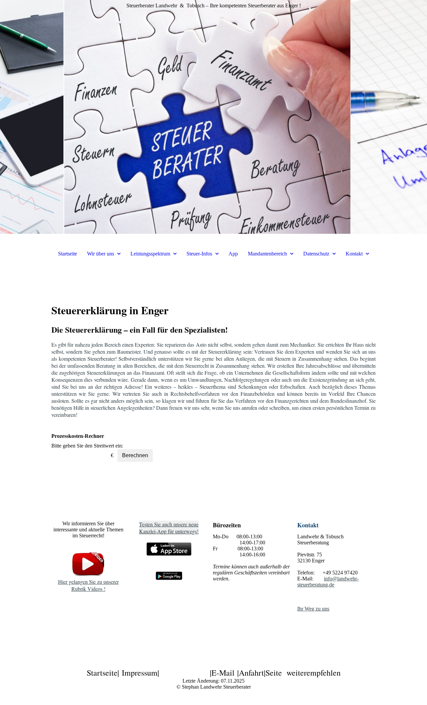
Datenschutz (316, 253)
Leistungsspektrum (150, 253)
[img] (213, 117)
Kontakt (354, 253)
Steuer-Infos (199, 253)
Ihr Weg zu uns (313, 608)
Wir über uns (100, 253)
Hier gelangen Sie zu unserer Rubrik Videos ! (88, 585)
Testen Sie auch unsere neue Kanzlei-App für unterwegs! (168, 528)
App (233, 253)
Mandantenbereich (267, 253)
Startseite (67, 253)
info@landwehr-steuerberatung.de (328, 581)
